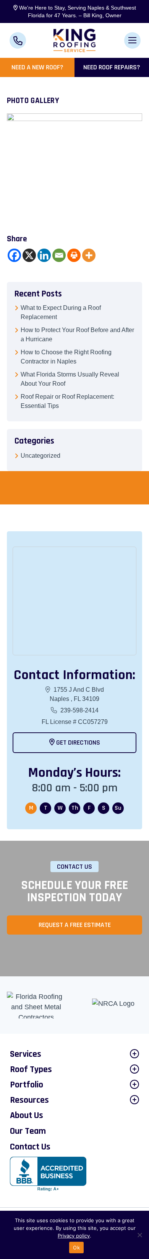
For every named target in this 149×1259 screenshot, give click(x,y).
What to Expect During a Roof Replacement (61, 312)
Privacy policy (74, 1236)
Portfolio (26, 1084)
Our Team (28, 1131)
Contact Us (30, 1147)
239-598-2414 (79, 710)
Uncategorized (40, 455)
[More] (89, 255)
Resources (29, 1100)
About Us (26, 1115)
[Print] (74, 255)
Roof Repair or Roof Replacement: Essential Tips (67, 401)
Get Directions (77, 742)
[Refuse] (139, 1235)
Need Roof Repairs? (111, 67)
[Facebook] (14, 255)
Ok (76, 1247)
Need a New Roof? (37, 67)
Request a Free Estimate (75, 924)
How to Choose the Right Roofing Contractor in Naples (66, 357)
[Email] (59, 255)
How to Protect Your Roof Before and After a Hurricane (77, 334)
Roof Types (31, 1069)
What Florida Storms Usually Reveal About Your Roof (70, 379)
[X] (29, 255)
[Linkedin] (44, 255)
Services (25, 1054)
